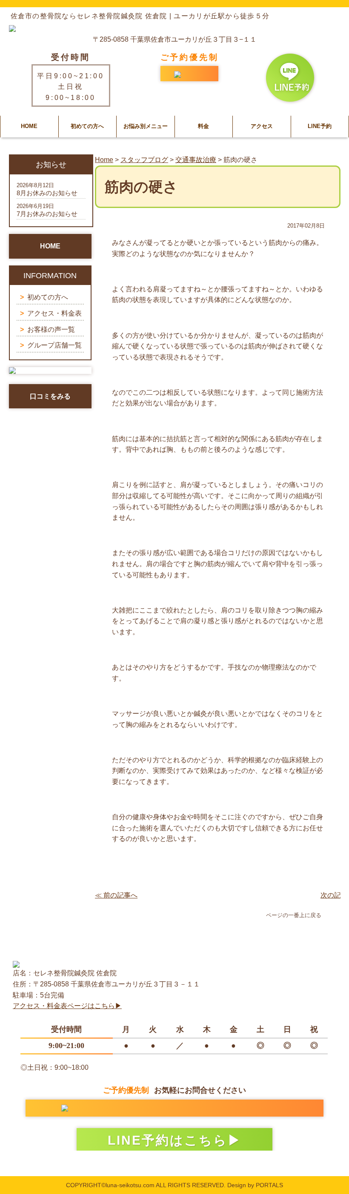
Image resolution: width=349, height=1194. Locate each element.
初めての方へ (87, 126)
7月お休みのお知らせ (47, 213)
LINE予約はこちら (168, 1140)
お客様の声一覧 (51, 329)
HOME (29, 126)
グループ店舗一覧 (54, 345)
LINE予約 (320, 126)
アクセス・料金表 (54, 313)
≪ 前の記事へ (116, 895)
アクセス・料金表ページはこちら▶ (67, 1005)
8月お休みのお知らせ (47, 193)
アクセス (262, 126)
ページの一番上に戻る (293, 915)
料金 (203, 126)
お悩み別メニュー (145, 126)
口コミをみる (50, 396)
